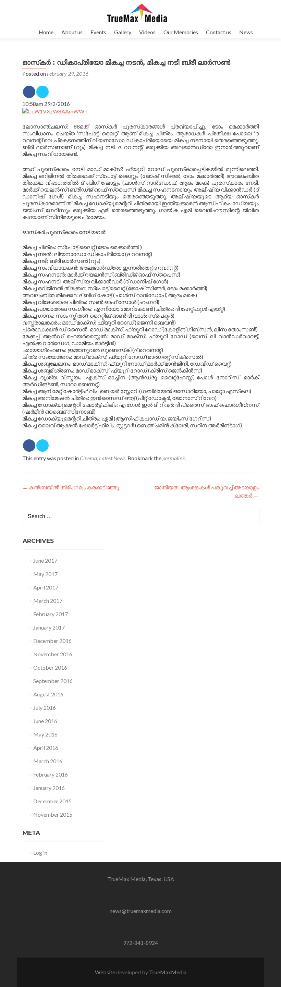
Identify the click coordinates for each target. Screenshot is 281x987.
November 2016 (52, 654)
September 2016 (53, 681)
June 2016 (45, 721)
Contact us (218, 32)
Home (46, 32)
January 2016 (49, 787)
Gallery (122, 32)
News (246, 32)
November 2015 (52, 814)
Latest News (112, 458)
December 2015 (52, 801)
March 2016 (47, 761)
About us (72, 32)
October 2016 (50, 667)
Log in (40, 852)
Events (98, 32)
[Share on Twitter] (42, 92)
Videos (147, 32)
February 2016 (50, 774)
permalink (173, 458)
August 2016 (48, 694)
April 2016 (45, 747)
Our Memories (180, 32)
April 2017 (45, 587)
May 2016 (45, 734)
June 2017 (45, 560)
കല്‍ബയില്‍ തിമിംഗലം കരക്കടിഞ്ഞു (70, 487)
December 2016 (52, 640)
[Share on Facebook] (29, 92)
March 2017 (47, 600)
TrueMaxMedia (167, 972)
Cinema (88, 458)
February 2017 (50, 614)
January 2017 (49, 627)
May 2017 (45, 574)
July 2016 (44, 707)
